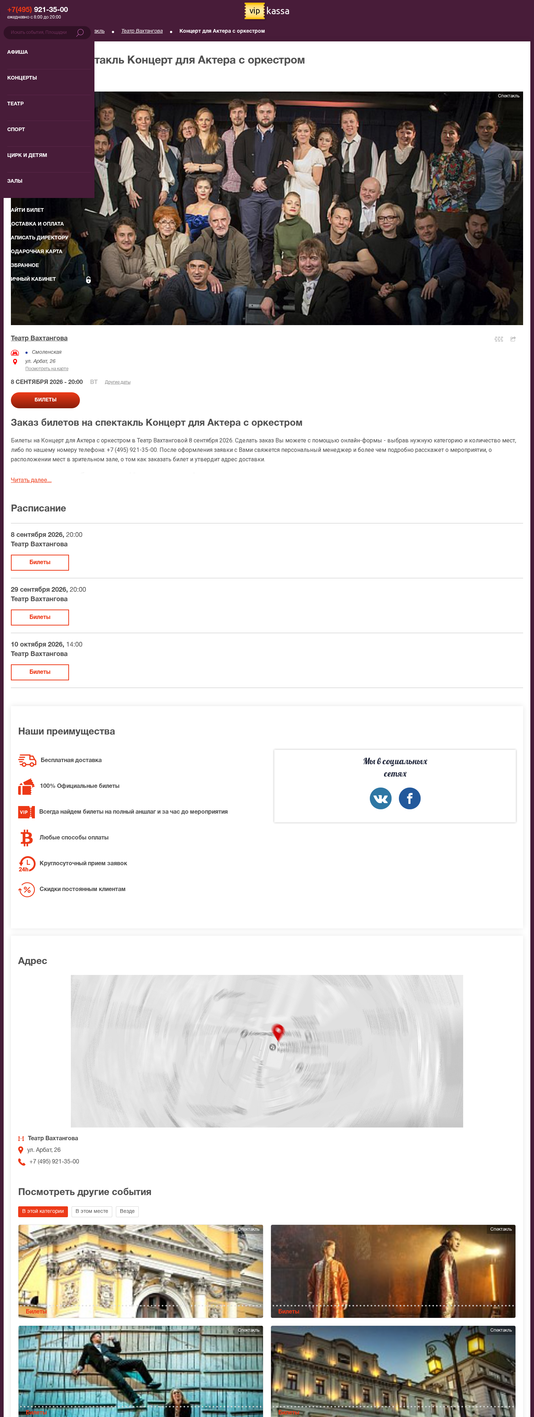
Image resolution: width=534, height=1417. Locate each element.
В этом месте (92, 1211)
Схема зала (498, 339)
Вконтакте (381, 798)
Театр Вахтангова (142, 31)
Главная (20, 31)
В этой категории (43, 1211)
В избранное (35, 79)
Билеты (39, 562)
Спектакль (92, 31)
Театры (54, 31)
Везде (127, 1211)
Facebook (410, 798)
